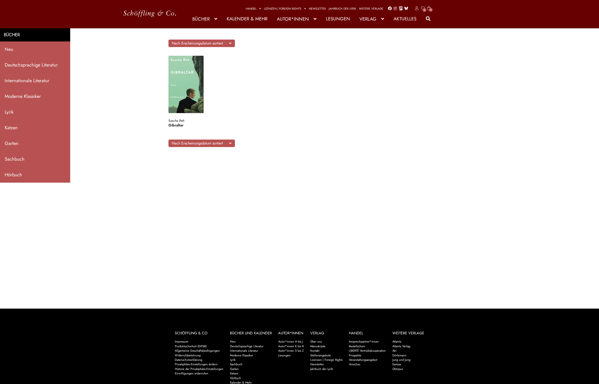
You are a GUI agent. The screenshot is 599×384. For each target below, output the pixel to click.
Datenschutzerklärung (188, 360)
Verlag (367, 19)
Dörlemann (399, 355)
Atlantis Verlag (401, 346)
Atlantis (396, 341)
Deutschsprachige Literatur (31, 65)
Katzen (11, 127)
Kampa (396, 364)
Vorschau (354, 364)
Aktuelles (405, 18)
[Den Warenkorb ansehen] (429, 5)
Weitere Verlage (371, 9)
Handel (251, 9)
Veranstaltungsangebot (363, 360)
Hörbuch (13, 174)
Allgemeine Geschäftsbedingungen (197, 350)
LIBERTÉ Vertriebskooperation (367, 350)
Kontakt (314, 350)
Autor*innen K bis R (291, 346)
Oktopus (397, 369)
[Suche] (426, 19)
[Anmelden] (416, 8)
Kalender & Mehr (247, 18)
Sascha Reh (176, 120)
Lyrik (9, 112)
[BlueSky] (405, 9)
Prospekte (355, 355)
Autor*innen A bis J (290, 341)
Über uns (316, 341)
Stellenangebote (320, 355)
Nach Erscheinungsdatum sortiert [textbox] (197, 43)
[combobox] (201, 43)
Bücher (201, 19)
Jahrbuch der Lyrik (342, 9)
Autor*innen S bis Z (291, 350)
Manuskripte (317, 346)
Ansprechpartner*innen (364, 341)
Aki (394, 350)
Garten (11, 143)
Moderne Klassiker (23, 96)
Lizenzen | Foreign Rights (282, 9)
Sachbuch (15, 159)
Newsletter (317, 9)
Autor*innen (293, 19)
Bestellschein (357, 346)
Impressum (181, 341)
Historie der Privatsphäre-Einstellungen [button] (199, 369)
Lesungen (338, 18)
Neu (9, 49)
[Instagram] (394, 8)
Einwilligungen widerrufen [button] (191, 373)
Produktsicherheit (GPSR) (191, 346)
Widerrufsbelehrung (188, 355)
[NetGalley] (399, 8)
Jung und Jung (401, 360)
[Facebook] (389, 8)
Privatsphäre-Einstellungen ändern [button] (196, 364)
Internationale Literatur (27, 80)
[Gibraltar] (190, 84)
